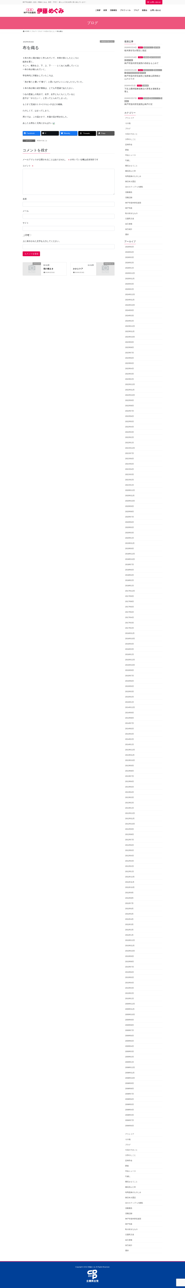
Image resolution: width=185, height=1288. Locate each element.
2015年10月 (130, 665)
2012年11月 (130, 818)
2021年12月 (130, 448)
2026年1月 (129, 268)
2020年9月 (129, 506)
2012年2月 (129, 866)
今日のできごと (107, 41)
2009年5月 (129, 1041)
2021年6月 (129, 459)
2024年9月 (129, 310)
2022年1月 (129, 443)
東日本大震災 (130, 181)
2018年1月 (129, 586)
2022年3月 (129, 432)
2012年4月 (129, 856)
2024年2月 (129, 321)
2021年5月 (129, 464)
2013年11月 (130, 755)
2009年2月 (129, 1057)
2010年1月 (129, 998)
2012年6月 (129, 845)
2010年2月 (129, 993)
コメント (28, 166)
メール (26, 211)
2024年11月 (130, 300)
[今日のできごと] (105, 268)
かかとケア (78, 269)
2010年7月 (129, 967)
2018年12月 (130, 554)
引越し (128, 160)
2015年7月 (129, 676)
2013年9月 (129, 766)
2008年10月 (130, 1078)
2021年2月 (129, 480)
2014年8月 (129, 718)
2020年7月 (129, 517)
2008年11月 (130, 1073)
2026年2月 (129, 263)
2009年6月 (129, 1036)
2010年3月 (129, 988)
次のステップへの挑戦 (134, 187)
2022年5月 (129, 421)
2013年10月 (130, 760)
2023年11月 (130, 331)
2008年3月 (129, 1115)
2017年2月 (129, 628)
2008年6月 (129, 1099)
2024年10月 (130, 305)
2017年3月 (129, 623)
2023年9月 (129, 342)
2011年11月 (129, 882)
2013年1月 (129, 808)
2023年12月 (130, 326)
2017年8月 (129, 601)
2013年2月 (129, 803)
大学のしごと (130, 139)
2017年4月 (129, 617)
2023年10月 (130, 337)
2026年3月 (129, 257)
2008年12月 (130, 1067)
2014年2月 (129, 739)
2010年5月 (129, 977)
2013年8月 (129, 771)
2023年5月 (129, 363)
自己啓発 (128, 224)
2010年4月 (129, 983)
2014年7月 (129, 723)
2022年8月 (129, 406)
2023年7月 (129, 353)
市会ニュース (130, 155)
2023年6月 (129, 358)
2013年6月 (129, 781)
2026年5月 (129, 247)
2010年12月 (130, 940)
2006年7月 (129, 1120)
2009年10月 (130, 1014)
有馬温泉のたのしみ (133, 176)
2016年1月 (129, 654)
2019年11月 (130, 543)
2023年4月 (129, 368)
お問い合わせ (155, 2)
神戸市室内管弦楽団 (133, 73)
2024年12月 (130, 294)
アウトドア (129, 118)
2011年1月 (129, 935)
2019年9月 (129, 548)
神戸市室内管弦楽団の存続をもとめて (141, 63)
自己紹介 (128, 229)
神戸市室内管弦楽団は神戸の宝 (138, 104)
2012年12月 (130, 813)
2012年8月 (129, 834)
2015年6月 (129, 681)
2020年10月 (130, 501)
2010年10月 (130, 951)
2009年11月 (130, 1009)
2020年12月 (130, 490)
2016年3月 (129, 649)
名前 (25, 199)
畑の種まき (48, 269)
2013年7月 (129, 776)
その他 (128, 123)
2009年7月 (129, 1030)
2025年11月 (130, 279)
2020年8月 (129, 511)
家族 (127, 150)
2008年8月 (129, 1089)
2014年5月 (129, 729)
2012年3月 (129, 861)
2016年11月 (130, 633)
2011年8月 (129, 898)
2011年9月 (129, 893)
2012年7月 (129, 840)
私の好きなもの (131, 213)
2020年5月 (129, 527)
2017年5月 (129, 612)
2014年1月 (129, 744)
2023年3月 (129, 374)
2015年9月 (129, 670)
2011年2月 (129, 930)
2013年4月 (129, 792)
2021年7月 (129, 453)
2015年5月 (129, 686)
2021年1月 (129, 485)
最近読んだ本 (130, 171)
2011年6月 (129, 909)
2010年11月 (130, 946)
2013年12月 (130, 750)
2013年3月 (129, 797)
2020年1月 (129, 538)
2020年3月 (129, 533)
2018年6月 (129, 570)
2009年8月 (129, 1025)
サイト (26, 223)
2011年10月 (130, 887)
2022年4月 (129, 427)
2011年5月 (129, 914)
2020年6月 (129, 522)
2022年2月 (129, 437)
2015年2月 (129, 697)
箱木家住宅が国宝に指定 (135, 50)
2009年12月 (130, 1004)
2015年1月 (129, 702)
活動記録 (146, 57)
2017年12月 (130, 591)
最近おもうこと (155, 98)
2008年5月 (129, 1104)
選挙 (127, 234)
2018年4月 (129, 575)
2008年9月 (129, 1083)
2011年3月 (129, 924)
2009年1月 (129, 1062)
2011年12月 (130, 877)
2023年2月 (129, 379)
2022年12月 (130, 384)
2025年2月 (129, 289)
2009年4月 (129, 1046)
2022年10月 (130, 395)
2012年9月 (129, 829)
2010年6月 (129, 972)
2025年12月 (130, 273)
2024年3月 (129, 316)
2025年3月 (129, 284)
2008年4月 (129, 1110)
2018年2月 (129, 580)
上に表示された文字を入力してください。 (42, 241)
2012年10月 (130, 824)
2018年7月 (129, 564)
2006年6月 (129, 1126)
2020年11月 (130, 496)
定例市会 (146, 98)
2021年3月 (129, 474)
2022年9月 (129, 400)
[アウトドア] (32, 268)
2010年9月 (129, 956)
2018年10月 (130, 559)
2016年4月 (129, 644)
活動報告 (128, 192)
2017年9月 (129, 596)
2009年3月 (129, 1051)
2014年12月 (130, 707)
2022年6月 (129, 416)
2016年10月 (130, 639)
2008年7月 (129, 1094)
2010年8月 (129, 961)
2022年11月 (130, 390)
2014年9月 (129, 713)
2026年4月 (129, 252)
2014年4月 (129, 734)
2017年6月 (129, 607)
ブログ (140, 47)
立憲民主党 (129, 219)
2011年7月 (129, 903)
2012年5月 (129, 850)
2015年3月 (129, 691)
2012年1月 (129, 871)
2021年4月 (129, 469)
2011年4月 (129, 919)
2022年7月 (129, 411)
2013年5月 (129, 787)
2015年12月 (130, 660)
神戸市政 (156, 47)
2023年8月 (129, 347)
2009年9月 (129, 1020)
